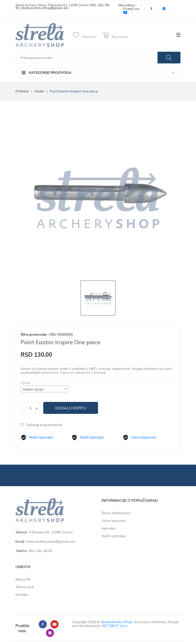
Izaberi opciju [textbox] (33, 389)
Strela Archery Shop (116, 622)
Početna (22, 91)
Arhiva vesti (25, 587)
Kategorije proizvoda (49, 72)
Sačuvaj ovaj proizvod (44, 424)
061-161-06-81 (40, 551)
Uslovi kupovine (143, 437)
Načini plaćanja (114, 536)
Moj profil (23, 579)
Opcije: (26, 382)
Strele (39, 91)
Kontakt (22, 594)
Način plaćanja (91, 437)
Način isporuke (41, 437)
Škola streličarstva (116, 513)
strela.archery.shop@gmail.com (45, 8)
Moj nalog (127, 5)
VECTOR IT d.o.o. (114, 626)
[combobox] (44, 389)
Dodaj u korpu (70, 407)
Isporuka (108, 528)
